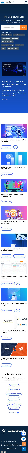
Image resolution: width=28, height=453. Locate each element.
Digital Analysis (6, 34)
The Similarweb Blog (14, 17)
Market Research (19, 34)
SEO (3, 48)
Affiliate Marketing (7, 41)
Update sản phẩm (13, 48)
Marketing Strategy (7, 45)
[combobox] (10, 27)
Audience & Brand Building (10, 38)
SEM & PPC (19, 45)
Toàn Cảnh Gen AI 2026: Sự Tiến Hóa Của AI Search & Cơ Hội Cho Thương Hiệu (14, 84)
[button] (26, 2)
